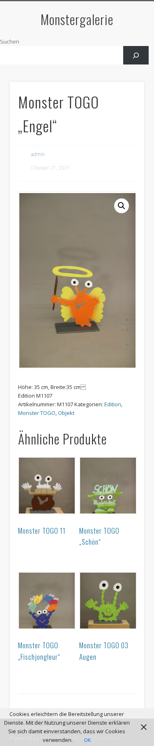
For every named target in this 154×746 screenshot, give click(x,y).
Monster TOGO (36, 413)
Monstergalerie (77, 19)
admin (38, 154)
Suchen (9, 41)
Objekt (66, 413)
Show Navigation (124, 73)
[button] (121, 205)
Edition (112, 404)
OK (87, 740)
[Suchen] (136, 55)
